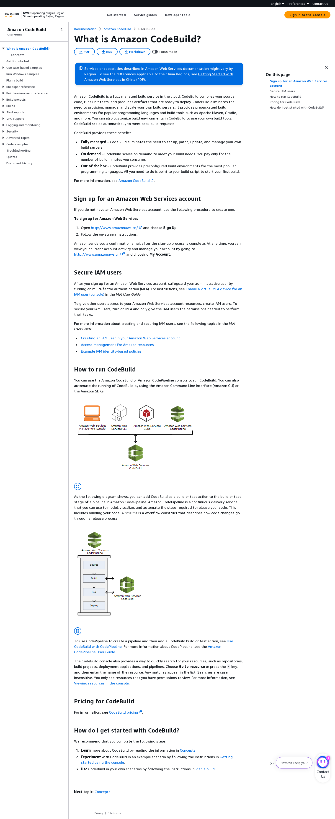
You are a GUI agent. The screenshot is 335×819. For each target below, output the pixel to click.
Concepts (188, 750)
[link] (146, 29)
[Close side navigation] (61, 29)
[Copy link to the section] (70, 198)
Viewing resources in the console (101, 683)
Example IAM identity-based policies (111, 351)
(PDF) (140, 79)
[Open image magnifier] (77, 486)
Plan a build (205, 769)
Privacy (99, 813)
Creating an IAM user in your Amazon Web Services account (130, 338)
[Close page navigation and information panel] (326, 67)
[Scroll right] (194, 14)
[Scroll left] (103, 14)
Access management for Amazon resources (117, 344)
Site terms (114, 813)
